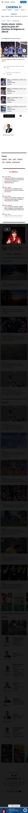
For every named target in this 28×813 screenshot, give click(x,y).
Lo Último (4, 10)
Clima (9, 214)
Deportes (7, 2)
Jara (3, 162)
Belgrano (7, 16)
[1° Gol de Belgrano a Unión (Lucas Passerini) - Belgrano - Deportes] (3, 82)
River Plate (24, 16)
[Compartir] (20, 116)
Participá (23, 2)
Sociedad (10, 205)
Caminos (12, 2)
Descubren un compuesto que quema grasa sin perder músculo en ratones (14, 190)
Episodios (9, 84)
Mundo (9, 176)
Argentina (9, 10)
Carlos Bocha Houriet (9, 135)
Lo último (13, 172)
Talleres (3, 16)
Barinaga (8, 162)
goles (14, 159)
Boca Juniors (18, 16)
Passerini (19, 159)
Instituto (12, 16)
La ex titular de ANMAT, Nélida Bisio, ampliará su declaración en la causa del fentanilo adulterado (14, 208)
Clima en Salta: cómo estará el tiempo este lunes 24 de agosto (13, 216)
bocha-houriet (16, 162)
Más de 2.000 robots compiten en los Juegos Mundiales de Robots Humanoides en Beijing (14, 199)
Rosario (23, 10)
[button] (24, 50)
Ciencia (9, 187)
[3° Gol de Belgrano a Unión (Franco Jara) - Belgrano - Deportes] (3, 100)
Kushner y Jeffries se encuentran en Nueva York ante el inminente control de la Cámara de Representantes (14, 180)
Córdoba (16, 10)
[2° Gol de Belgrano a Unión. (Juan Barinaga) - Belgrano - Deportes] (3, 91)
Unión (9, 159)
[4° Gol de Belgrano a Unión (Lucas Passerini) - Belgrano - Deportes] (3, 109)
